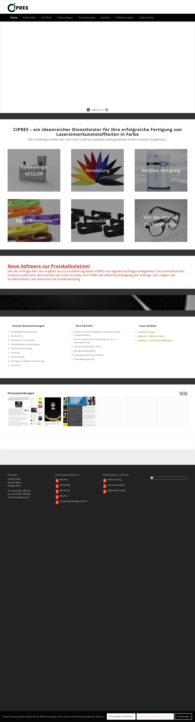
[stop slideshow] (107, 110)
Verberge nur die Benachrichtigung (155, 716)
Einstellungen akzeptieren (121, 716)
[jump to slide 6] (103, 110)
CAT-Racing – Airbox (147, 331)
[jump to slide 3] (96, 110)
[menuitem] (14, 17)
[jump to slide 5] (101, 110)
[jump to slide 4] (99, 110)
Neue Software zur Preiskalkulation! (49, 266)
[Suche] (185, 17)
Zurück (181, 393)
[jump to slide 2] (94, 110)
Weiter (185, 393)
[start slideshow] (88, 110)
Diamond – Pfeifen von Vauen (151, 336)
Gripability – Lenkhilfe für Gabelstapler (155, 340)
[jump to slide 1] (92, 110)
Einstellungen (183, 716)
